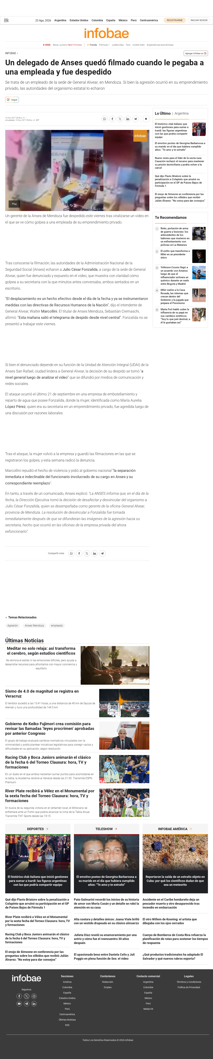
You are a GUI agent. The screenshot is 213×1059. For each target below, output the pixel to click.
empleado (57, 625)
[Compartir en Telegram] (135, 119)
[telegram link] (26, 1003)
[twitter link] (26, 996)
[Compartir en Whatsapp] (104, 119)
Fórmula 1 (104, 45)
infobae (10, 53)
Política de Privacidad (189, 987)
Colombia (97, 20)
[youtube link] (19, 1003)
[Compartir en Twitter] (120, 119)
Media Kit (148, 1009)
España (110, 20)
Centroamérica (149, 20)
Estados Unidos (79, 20)
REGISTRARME (175, 20)
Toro (128, 45)
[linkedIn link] (34, 1003)
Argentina (60, 20)
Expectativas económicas (160, 45)
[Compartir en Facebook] (112, 119)
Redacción (107, 982)
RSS (67, 1025)
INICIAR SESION (199, 20)
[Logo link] (106, 32)
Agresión (12, 625)
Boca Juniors (67, 45)
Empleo (108, 987)
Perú (134, 20)
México (123, 20)
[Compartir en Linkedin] (128, 119)
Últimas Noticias (67, 1019)
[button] (6, 20)
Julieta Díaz (118, 45)
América (67, 982)
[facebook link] (19, 996)
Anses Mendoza (34, 625)
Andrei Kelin (139, 45)
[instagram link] (34, 996)
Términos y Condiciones (189, 982)
